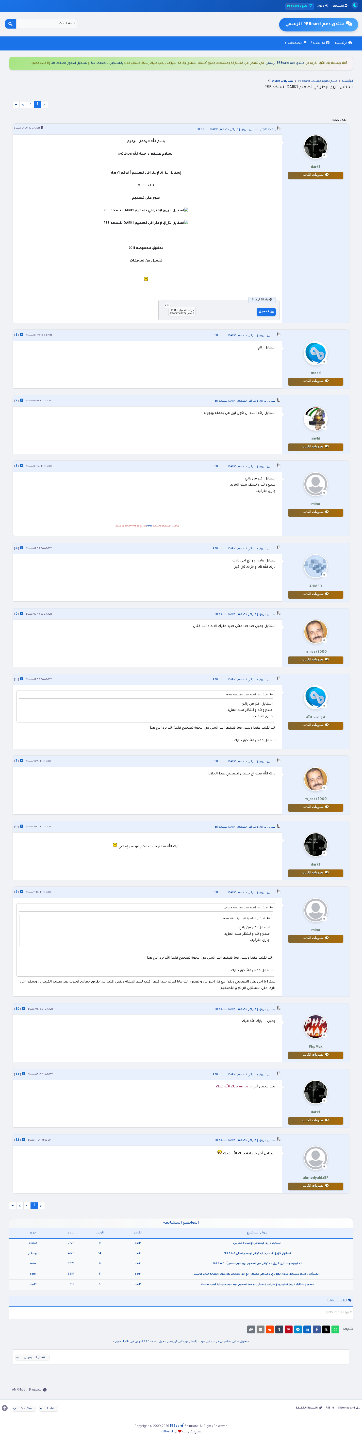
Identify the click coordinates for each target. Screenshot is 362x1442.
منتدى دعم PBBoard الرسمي (285, 63)
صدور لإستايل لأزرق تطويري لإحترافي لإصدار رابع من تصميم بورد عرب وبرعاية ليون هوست (257, 1284)
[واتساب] (335, 1329)
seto (33, 1263)
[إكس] (326, 1329)
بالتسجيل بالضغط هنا (107, 63)
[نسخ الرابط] (251, 1329)
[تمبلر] (279, 1329)
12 (17, 1139)
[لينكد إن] (307, 1329)
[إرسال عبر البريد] (260, 1329)
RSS (328, 1408)
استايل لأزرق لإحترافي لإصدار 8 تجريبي (257, 1243)
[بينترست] (289, 1329)
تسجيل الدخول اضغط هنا (69, 63)
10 (17, 1008)
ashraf (33, 1243)
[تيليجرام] (298, 1329)
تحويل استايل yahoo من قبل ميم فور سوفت (222, 1341)
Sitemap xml (346, 1408)
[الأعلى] (5, 1408)
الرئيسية (341, 43)
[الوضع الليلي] (355, 5)
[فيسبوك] (317, 1329)
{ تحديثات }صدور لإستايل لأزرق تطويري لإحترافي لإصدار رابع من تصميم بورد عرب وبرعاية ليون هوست (257, 1274)
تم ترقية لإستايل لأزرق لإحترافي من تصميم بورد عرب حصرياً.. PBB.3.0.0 (257, 1263)
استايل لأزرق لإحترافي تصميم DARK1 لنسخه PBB (226, 129)
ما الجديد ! (318, 43)
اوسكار (33, 1253)
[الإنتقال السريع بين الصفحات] (16, 104)
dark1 (149, 526)
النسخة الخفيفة (307, 1408)
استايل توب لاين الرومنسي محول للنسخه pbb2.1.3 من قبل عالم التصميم (155, 1341)
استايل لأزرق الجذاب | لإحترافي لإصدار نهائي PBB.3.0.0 (257, 1253)
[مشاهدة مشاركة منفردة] (22, 334)
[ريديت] (270, 1329)
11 (17, 1074)
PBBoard (167, 1432)
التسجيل (338, 6)
